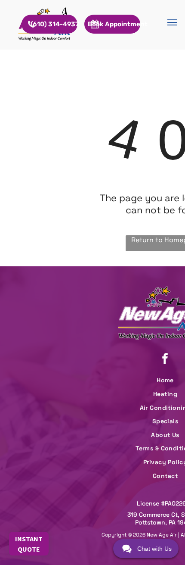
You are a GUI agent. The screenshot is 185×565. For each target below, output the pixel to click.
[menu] (172, 22)
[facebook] (165, 359)
